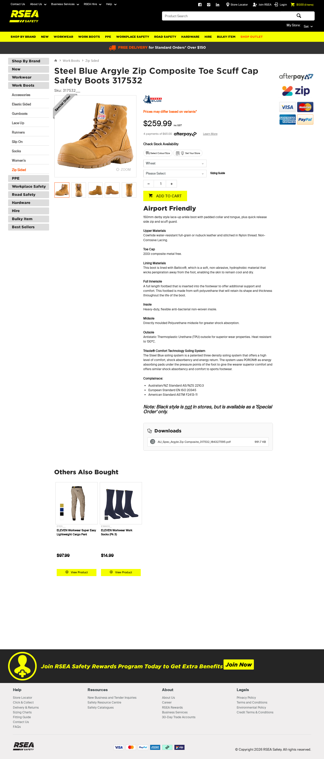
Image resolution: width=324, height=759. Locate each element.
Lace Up (18, 123)
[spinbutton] (160, 183)
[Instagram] (208, 5)
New (45, 37)
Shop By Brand (23, 37)
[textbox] (221, 16)
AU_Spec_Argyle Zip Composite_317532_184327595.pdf (212, 442)
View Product (79, 572)
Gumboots (20, 113)
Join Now (239, 664)
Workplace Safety (132, 37)
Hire (208, 37)
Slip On (17, 142)
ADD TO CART (168, 196)
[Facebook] (199, 5)
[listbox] (175, 163)
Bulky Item (226, 37)
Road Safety (165, 37)
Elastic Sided (21, 104)
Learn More (210, 134)
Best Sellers (23, 227)
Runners (18, 132)
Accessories (21, 95)
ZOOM (126, 169)
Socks (16, 151)
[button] (296, 151)
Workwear (63, 37)
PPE (108, 37)
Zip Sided (19, 170)
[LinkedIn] (217, 5)
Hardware (190, 37)
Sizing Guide (217, 173)
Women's (19, 160)
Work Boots (89, 37)
